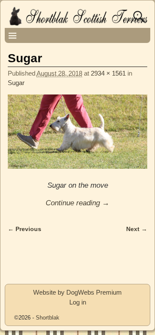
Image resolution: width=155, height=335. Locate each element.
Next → (136, 229)
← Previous (24, 229)
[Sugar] (78, 136)
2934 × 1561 (108, 73)
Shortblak (47, 317)
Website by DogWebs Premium (77, 292)
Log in (77, 302)
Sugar (16, 82)
